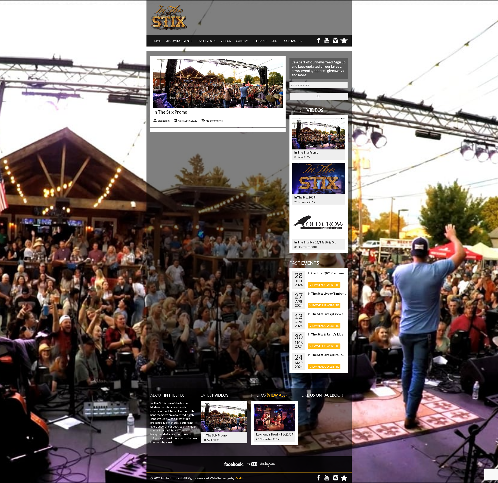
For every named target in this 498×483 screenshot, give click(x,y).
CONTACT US (293, 40)
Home (157, 40)
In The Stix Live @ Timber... (327, 293)
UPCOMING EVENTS (179, 40)
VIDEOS (226, 40)
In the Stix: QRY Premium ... (327, 273)
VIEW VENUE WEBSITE (324, 284)
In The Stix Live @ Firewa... (326, 314)
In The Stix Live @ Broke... (326, 355)
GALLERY (242, 40)
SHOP (275, 40)
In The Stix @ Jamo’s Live (325, 334)
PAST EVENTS (206, 40)
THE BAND (260, 40)
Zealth (239, 478)
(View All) (277, 395)
